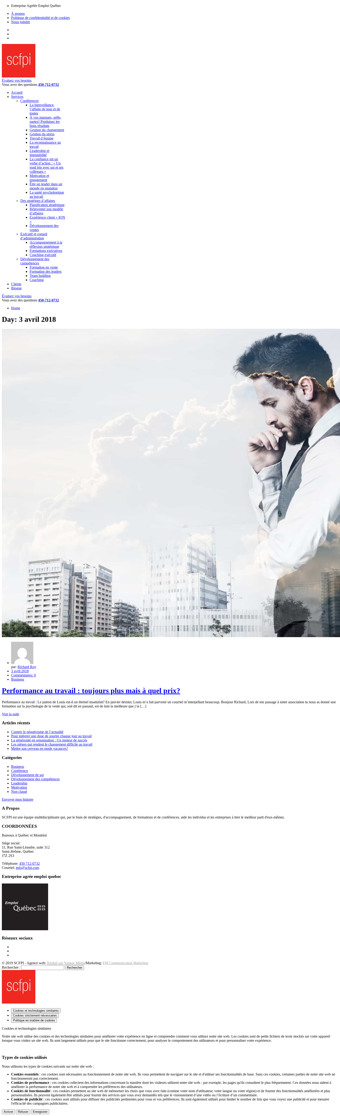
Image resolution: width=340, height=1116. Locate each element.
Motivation (19, 787)
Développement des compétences (35, 779)
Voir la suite (10, 714)
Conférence (19, 771)
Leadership (19, 783)
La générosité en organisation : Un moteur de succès (49, 740)
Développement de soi (27, 775)
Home (15, 308)
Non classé (19, 792)
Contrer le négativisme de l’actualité (37, 732)
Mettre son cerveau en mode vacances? (39, 748)
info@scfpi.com (27, 868)
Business (17, 679)
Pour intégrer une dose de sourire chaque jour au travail (51, 736)
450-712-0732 (48, 85)
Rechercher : (11, 967)
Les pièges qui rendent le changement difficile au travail (51, 744)
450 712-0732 (29, 863)
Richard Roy (27, 667)
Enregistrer (40, 1111)
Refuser (23, 1111)
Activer (8, 1111)
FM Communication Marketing (125, 963)
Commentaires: (23, 675)
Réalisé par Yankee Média (66, 963)
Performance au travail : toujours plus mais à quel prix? (91, 690)
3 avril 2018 (20, 671)
